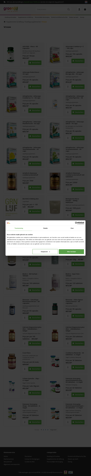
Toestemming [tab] (19, 228)
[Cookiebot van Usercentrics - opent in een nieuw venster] (76, 223)
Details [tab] (45, 228)
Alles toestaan (71, 251)
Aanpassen (44, 251)
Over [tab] (72, 228)
